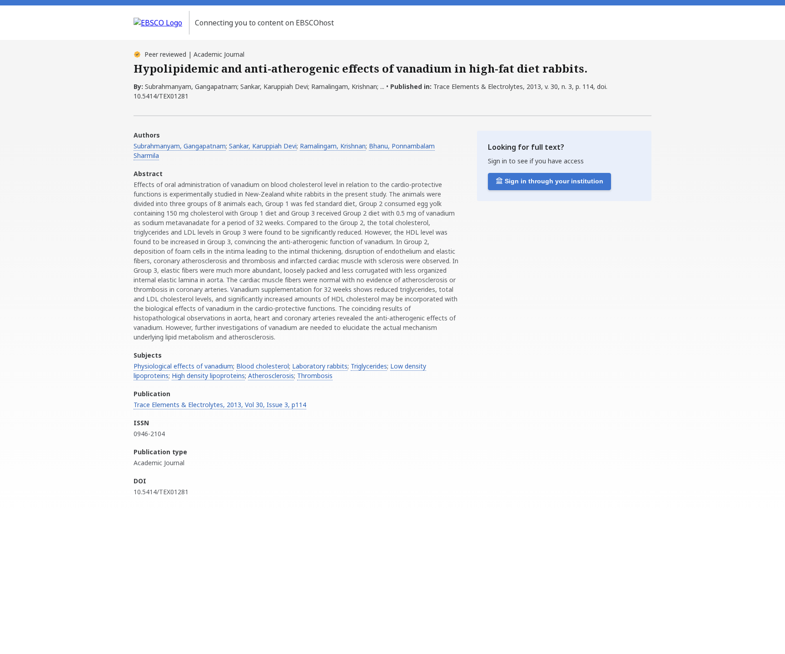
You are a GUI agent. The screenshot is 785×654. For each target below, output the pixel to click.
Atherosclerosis (271, 375)
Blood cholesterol (262, 366)
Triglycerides (369, 366)
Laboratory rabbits (320, 366)
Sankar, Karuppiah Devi (263, 146)
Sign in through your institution (554, 181)
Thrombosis (315, 375)
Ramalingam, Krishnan (333, 146)
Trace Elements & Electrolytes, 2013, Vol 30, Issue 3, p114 (220, 404)
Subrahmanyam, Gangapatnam (180, 146)
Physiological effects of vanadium (183, 366)
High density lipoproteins (208, 375)
